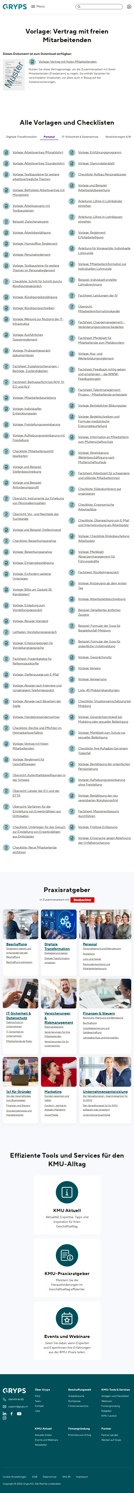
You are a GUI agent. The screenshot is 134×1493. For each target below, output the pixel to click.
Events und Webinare (67, 1337)
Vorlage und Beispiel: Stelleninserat (37, 530)
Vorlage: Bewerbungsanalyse (32, 552)
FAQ (37, 1396)
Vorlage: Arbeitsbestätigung (32, 233)
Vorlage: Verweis (89, 668)
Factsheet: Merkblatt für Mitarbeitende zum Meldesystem (101, 340)
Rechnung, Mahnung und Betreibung (103, 1017)
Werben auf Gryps (111, 1440)
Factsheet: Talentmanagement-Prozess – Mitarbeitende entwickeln (102, 392)
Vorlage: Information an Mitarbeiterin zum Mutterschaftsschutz (103, 439)
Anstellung (89, 953)
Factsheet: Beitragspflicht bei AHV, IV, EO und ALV (39, 384)
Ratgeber (106, 1411)
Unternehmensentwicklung (105, 1092)
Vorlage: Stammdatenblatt (96, 163)
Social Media (51, 1115)
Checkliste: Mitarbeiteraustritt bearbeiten (33, 453)
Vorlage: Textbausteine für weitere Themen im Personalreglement (36, 268)
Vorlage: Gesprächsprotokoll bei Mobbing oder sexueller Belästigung (103, 719)
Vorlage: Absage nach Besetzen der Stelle (37, 703)
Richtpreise (74, 1401)
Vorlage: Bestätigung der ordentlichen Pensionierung (104, 766)
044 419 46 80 (16, 1399)
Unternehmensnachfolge (96, 1115)
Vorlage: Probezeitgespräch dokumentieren (31, 353)
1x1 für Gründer (18, 1092)
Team (38, 1401)
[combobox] (99, 6)
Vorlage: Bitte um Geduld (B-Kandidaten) (33, 592)
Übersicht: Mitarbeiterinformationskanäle (99, 309)
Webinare (106, 1401)
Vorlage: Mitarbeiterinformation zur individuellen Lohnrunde (102, 266)
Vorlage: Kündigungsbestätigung (35, 297)
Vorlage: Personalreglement (31, 255)
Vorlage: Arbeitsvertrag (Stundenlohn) (39, 163)
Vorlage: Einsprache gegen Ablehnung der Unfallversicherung (104, 840)
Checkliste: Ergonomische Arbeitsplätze (96, 507)
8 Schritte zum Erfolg (79, 1435)
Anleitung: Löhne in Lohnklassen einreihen (100, 219)
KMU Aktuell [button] (43, 1428)
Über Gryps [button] (42, 1389)
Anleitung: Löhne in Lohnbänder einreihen (100, 203)
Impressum (82, 1476)
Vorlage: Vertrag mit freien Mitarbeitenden (68, 62)
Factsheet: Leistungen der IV (98, 296)
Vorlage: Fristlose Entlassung (97, 827)
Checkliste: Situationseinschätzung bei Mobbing (104, 703)
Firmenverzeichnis (78, 1406)
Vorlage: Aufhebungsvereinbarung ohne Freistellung (101, 782)
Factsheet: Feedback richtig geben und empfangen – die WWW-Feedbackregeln (102, 374)
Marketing (53, 1092)
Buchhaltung (90, 1023)
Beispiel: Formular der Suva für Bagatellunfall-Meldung (99, 628)
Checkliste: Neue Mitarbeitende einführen (35, 850)
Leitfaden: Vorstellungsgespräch (35, 632)
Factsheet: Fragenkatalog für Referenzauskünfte (32, 661)
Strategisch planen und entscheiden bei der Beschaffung (18, 953)
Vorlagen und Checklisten (115, 1396)
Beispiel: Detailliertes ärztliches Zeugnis (99, 612)
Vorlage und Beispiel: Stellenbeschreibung (27, 469)
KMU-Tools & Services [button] (115, 1389)
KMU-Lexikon (109, 1416)
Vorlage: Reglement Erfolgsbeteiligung (91, 235)
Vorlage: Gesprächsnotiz (94, 657)
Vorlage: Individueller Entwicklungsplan (27, 411)
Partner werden (109, 1435)
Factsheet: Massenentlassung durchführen (98, 813)
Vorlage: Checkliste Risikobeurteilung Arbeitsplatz (103, 538)
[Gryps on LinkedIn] (4, 1413)
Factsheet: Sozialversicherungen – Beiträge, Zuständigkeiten (36, 368)
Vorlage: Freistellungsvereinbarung (36, 425)
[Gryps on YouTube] (19, 1413)
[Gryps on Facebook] (11, 1413)
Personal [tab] (49, 137)
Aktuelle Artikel (43, 1435)
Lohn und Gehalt (92, 959)
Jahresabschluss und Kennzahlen (101, 1037)
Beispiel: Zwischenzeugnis (31, 222)
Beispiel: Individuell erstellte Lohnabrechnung (97, 282)
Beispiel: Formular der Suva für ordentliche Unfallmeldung (99, 644)
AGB (34, 1476)
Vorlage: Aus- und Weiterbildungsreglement (96, 356)
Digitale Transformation (57, 946)
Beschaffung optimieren (19, 962)
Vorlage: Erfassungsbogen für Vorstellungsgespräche (33, 645)
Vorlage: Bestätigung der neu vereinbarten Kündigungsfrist (98, 798)
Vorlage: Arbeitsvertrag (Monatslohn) (38, 152)
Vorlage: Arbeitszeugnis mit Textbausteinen (31, 208)
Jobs (37, 1411)
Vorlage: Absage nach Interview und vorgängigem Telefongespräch (37, 688)
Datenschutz (50, 1476)
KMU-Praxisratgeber (67, 1274)
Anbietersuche (76, 1396)
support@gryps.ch (18, 1406)
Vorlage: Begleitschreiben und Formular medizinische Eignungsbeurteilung (99, 421)
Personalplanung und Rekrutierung (102, 948)
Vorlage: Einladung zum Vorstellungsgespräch (29, 607)
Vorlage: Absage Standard (30, 621)
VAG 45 (66, 1476)
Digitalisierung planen (56, 953)
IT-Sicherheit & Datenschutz (18, 1015)
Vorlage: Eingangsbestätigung (33, 563)
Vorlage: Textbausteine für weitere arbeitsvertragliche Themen (36, 176)
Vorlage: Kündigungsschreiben (33, 308)
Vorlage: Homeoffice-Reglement (35, 244)
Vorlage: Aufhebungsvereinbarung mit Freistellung (39, 438)
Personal (90, 944)
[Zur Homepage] (15, 7)
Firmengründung (110, 1406)
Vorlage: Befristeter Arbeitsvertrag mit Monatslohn (39, 192)
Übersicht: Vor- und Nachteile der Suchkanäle (36, 516)
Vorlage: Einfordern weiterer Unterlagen (32, 576)
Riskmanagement (54, 1027)
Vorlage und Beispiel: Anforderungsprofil (27, 485)
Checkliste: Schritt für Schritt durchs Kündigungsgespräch (37, 283)
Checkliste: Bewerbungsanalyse (34, 541)
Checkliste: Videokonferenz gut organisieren (99, 491)
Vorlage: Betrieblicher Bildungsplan (102, 406)
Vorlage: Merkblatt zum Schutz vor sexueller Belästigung (101, 735)
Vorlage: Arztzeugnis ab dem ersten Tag (102, 585)
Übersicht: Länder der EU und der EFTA (36, 793)
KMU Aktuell (67, 1211)
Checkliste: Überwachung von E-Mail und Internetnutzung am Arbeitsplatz (103, 522)
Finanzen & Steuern (99, 1013)
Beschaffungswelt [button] (79, 1389)
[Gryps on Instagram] (4, 1417)
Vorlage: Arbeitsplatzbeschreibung (101, 599)
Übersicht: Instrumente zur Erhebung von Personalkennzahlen (38, 500)
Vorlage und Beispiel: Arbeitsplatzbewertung (94, 187)
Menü (40, 7)
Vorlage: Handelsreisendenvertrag (36, 717)
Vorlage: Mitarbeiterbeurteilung (34, 398)
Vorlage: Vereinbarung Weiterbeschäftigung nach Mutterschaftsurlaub (96, 457)
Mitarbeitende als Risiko (19, 1041)
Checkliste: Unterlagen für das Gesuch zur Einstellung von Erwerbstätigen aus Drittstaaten (39, 832)
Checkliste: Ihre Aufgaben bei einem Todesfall (103, 750)
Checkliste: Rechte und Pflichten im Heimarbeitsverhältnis (37, 730)
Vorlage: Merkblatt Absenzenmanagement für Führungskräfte (96, 556)
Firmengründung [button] (79, 1428)
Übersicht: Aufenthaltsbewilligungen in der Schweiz (39, 777)
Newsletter (41, 1445)
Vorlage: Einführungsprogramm (99, 152)
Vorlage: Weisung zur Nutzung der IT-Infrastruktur (38, 321)
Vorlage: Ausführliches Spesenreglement (28, 337)
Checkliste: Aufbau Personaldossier (102, 174)
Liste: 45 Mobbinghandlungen (99, 690)
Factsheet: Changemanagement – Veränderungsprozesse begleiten (101, 324)
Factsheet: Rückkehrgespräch (98, 572)
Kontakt (39, 1406)
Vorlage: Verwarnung (92, 679)
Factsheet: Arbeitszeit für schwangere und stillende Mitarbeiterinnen (104, 475)
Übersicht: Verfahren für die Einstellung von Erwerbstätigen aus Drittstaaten (37, 811)
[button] (129, 6)
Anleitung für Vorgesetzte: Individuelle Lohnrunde (104, 250)
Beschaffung (16, 944)
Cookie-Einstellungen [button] (14, 1476)
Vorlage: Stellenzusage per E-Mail (36, 675)
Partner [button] (106, 1428)
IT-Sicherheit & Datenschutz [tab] (80, 137)
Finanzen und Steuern (18, 1105)
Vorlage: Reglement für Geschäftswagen (28, 762)
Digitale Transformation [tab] (21, 137)
